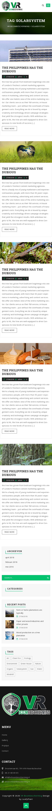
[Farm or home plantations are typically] (9, 613)
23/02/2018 (10, 480)
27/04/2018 (10, 77)
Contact (5, 751)
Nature (38, 663)
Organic (10, 669)
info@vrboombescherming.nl (17, 777)
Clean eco (17, 658)
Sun (31, 669)
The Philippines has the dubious (22, 69)
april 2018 (9, 557)
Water (39, 669)
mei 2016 (9, 567)
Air (8, 658)
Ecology (27, 658)
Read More (9, 128)
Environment (12, 663)
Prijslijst (5, 745)
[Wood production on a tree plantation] (9, 636)
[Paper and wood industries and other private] (9, 624)
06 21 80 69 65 (11, 773)
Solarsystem (22, 669)
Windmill (10, 674)
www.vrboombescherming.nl (17, 781)
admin (20, 77)
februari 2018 (11, 562)
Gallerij (5, 740)
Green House (26, 663)
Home (4, 735)
